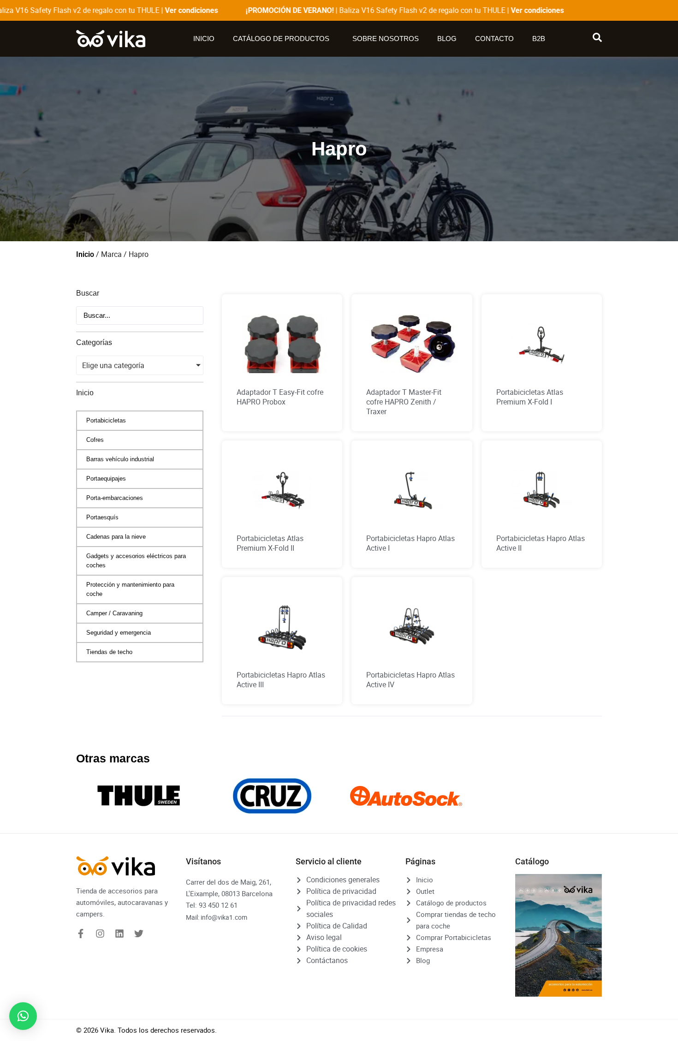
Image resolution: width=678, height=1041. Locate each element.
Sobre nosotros (385, 38)
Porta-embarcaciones (114, 497)
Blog (447, 38)
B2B (538, 38)
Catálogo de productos (281, 38)
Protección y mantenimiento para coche (130, 589)
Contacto (494, 38)
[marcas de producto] (138, 796)
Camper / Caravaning (114, 613)
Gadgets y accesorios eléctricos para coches (136, 561)
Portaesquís (102, 517)
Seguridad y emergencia (118, 632)
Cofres (95, 439)
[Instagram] (100, 933)
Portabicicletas (106, 420)
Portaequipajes (106, 478)
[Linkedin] (119, 933)
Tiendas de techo (109, 651)
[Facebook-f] (80, 933)
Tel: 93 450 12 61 (212, 905)
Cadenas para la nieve (116, 536)
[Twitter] (138, 933)
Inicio (203, 38)
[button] (23, 1016)
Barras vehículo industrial (120, 459)
